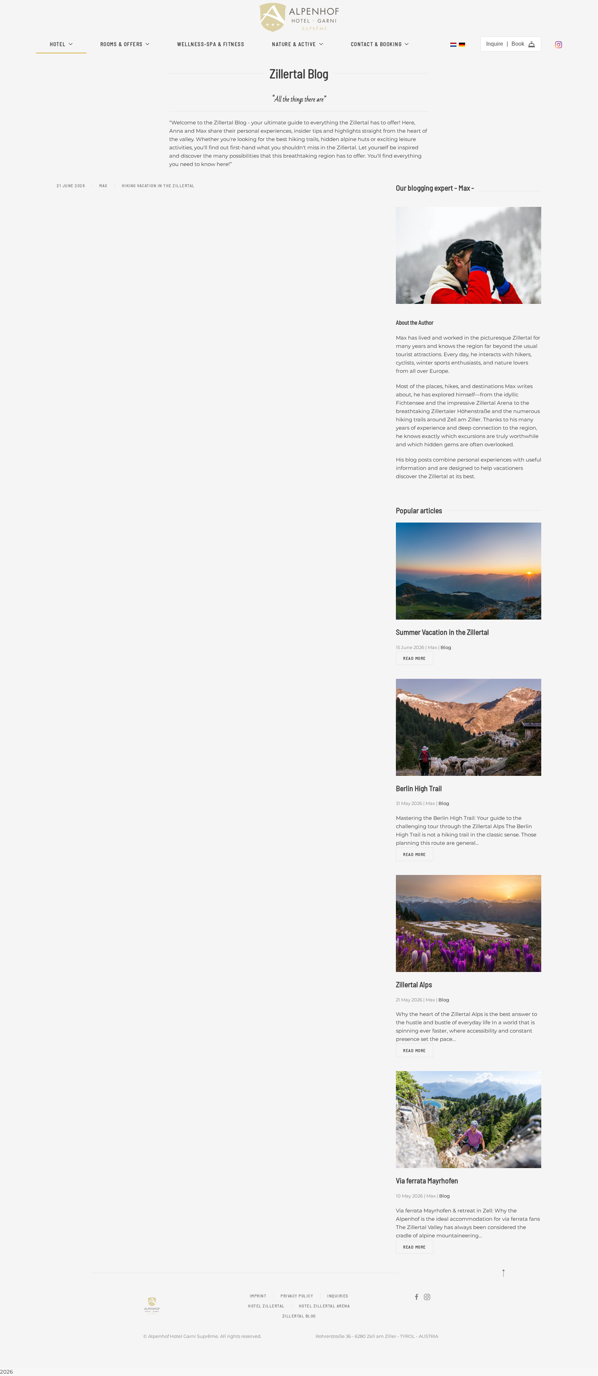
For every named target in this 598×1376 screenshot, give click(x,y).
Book (517, 44)
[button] (503, 1273)
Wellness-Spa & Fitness (210, 44)
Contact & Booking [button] (376, 44)
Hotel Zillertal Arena (324, 1305)
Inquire (494, 44)
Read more (414, 658)
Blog (446, 647)
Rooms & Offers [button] (121, 44)
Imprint (258, 1295)
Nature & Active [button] (294, 44)
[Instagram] (558, 44)
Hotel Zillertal (266, 1305)
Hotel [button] (58, 44)
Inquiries (337, 1295)
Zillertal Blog (299, 1315)
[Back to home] (299, 17)
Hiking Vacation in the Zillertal (158, 185)
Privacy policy (297, 1295)
